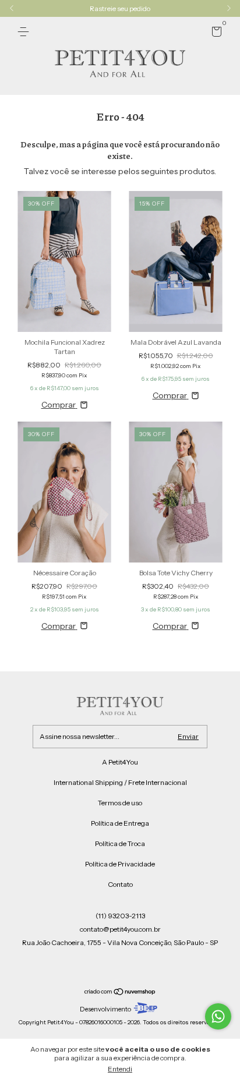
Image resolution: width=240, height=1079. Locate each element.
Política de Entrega (120, 823)
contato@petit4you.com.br (120, 929)
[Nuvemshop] (120, 992)
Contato (120, 884)
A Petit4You (120, 762)
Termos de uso (120, 802)
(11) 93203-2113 (120, 915)
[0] (215, 33)
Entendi (120, 1068)
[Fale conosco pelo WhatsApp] (218, 1016)
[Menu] (25, 32)
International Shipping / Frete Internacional (120, 782)
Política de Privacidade (120, 863)
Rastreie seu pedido (120, 8)
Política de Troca (120, 843)
